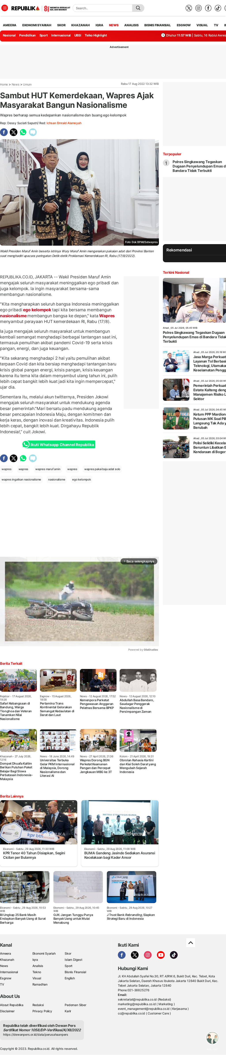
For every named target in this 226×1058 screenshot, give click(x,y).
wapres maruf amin (47, 469)
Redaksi (38, 1005)
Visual (36, 978)
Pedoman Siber (75, 1005)
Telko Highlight (96, 35)
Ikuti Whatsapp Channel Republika (62, 445)
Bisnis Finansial (157, 25)
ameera (9, 25)
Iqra (35, 959)
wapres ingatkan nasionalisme (21, 479)
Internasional (61, 35)
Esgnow (5, 978)
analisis (131, 25)
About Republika (11, 1005)
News (15, 84)
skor (61, 25)
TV (216, 25)
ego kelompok (37, 309)
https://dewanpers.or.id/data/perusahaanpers (35, 1034)
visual (202, 25)
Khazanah (7, 959)
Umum (27, 84)
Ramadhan (39, 984)
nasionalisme (13, 315)
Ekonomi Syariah (36, 25)
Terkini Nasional (176, 272)
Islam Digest (73, 959)
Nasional (9, 35)
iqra (99, 25)
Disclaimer (7, 1011)
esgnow (184, 25)
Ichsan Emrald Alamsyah (64, 123)
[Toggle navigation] (4, 7)
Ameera (5, 953)
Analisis (37, 966)
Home (4, 84)
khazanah (80, 25)
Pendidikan (27, 35)
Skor (68, 953)
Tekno (36, 972)
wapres (6, 469)
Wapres (106, 315)
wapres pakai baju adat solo (102, 469)
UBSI (77, 35)
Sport (44, 35)
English (70, 978)
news (113, 25)
